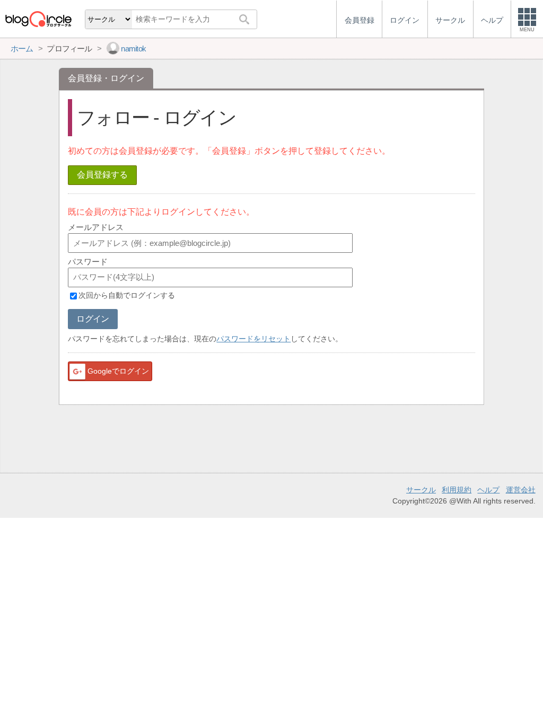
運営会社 (521, 489)
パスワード (88, 261)
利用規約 (456, 489)
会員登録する (102, 174)
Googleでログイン (118, 371)
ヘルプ (488, 489)
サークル (421, 489)
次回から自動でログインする (126, 296)
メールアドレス (96, 227)
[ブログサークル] (38, 19)
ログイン (92, 318)
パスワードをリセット (253, 338)
